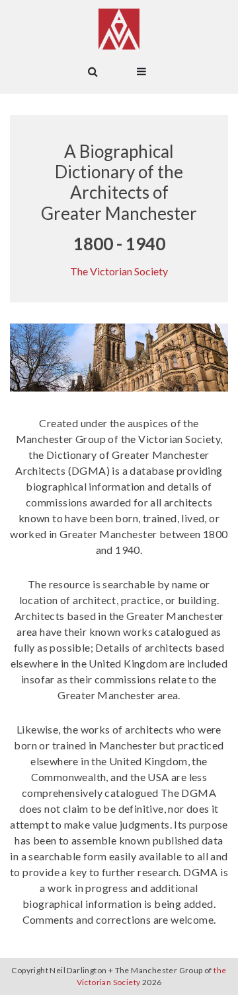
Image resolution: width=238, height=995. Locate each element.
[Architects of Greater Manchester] (119, 29)
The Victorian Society (119, 271)
